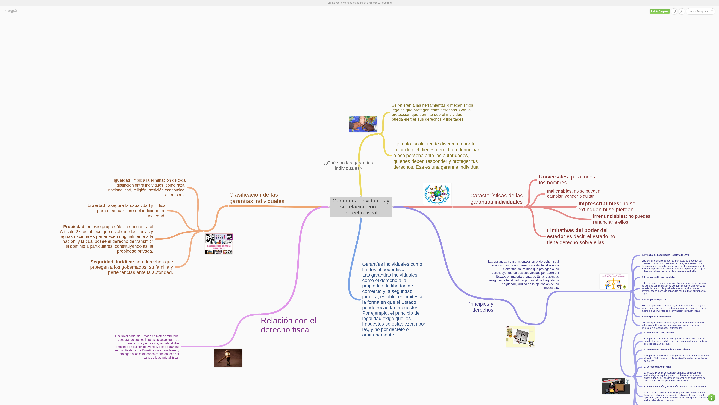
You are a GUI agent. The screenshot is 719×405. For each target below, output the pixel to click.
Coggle (387, 2)
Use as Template (698, 11)
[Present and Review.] (674, 12)
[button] (711, 397)
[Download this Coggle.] (682, 11)
